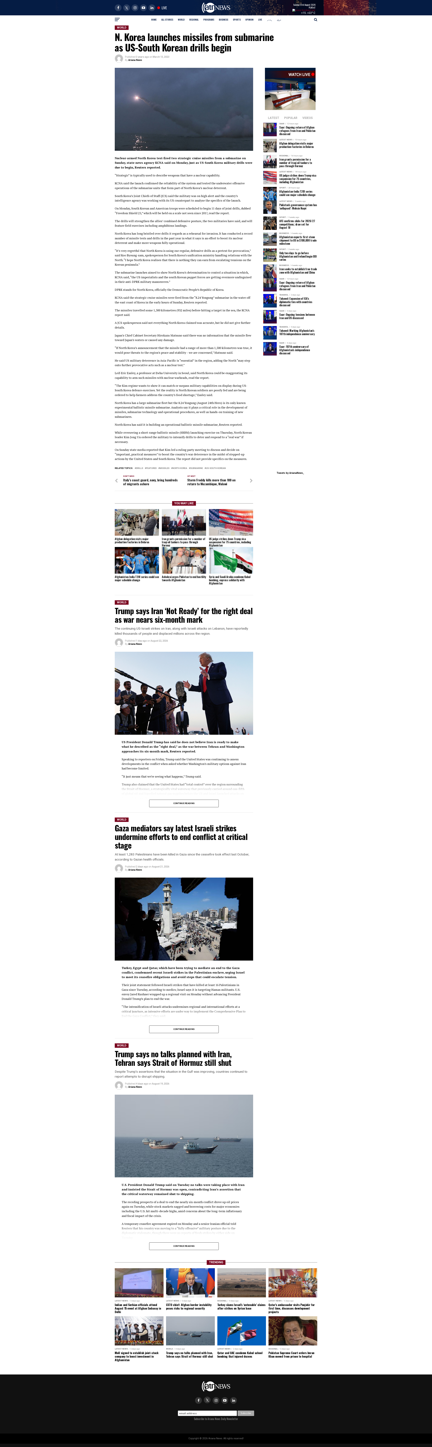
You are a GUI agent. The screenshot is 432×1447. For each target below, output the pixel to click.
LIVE (260, 19)
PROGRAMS (208, 19)
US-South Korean (216, 468)
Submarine (196, 468)
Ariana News (135, 60)
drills (139, 468)
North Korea (179, 468)
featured (151, 468)
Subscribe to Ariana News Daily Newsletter (216, 1419)
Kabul (312, 7)
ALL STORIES (167, 19)
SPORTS (237, 19)
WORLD (181, 19)
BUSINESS (223, 19)
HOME (154, 19)
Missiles (164, 468)
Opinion (249, 19)
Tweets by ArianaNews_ (290, 473)
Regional (194, 19)
